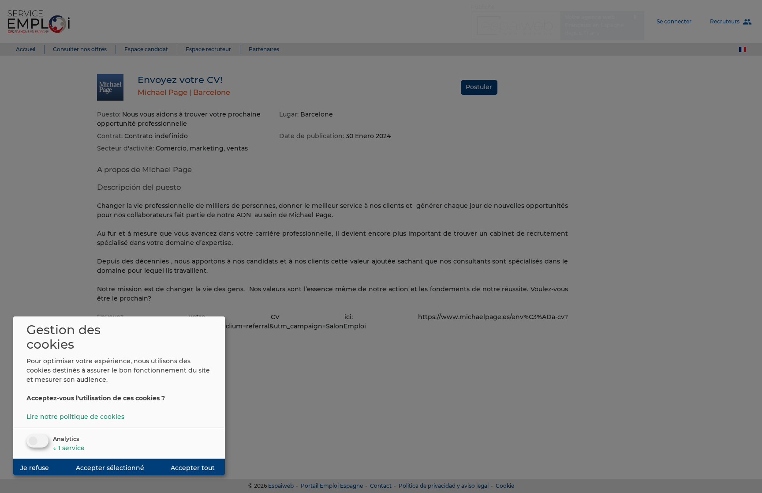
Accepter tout (193, 468)
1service (69, 448)
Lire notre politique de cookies (75, 417)
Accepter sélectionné (110, 468)
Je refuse (34, 468)
